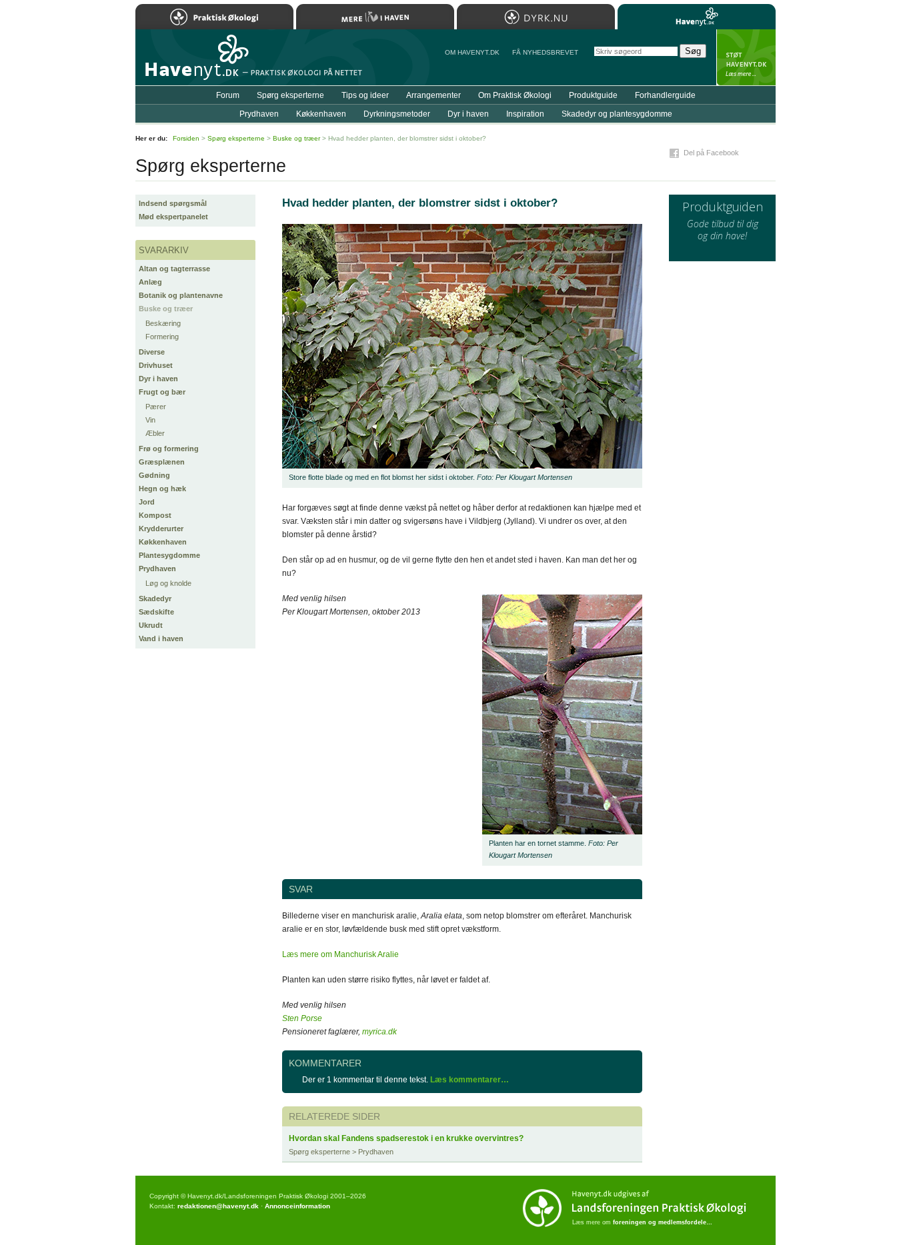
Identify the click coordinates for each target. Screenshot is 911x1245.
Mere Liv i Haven (375, 16)
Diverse (152, 352)
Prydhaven (157, 569)
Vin (150, 420)
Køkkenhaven (163, 542)
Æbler (155, 433)
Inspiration (525, 114)
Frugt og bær (162, 392)
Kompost (155, 515)
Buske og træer (166, 309)
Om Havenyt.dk (472, 52)
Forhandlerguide (665, 95)
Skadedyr (155, 599)
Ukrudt (151, 625)
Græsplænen (162, 462)
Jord (147, 502)
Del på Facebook (711, 153)
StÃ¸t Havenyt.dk (746, 57)
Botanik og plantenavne (181, 295)
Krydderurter (161, 529)
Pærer (155, 407)
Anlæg (150, 282)
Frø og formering (169, 449)
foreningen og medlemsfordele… (662, 1222)
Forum (227, 95)
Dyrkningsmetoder (396, 114)
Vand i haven (161, 638)
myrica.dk (379, 1031)
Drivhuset (156, 365)
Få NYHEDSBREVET (545, 52)
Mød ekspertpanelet (173, 217)
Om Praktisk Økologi (515, 95)
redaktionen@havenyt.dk (218, 1206)
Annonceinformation (297, 1206)
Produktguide (593, 95)
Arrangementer (433, 95)
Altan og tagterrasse (174, 269)
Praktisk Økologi (214, 16)
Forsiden (186, 138)
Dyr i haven (158, 379)
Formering (162, 337)
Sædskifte (156, 612)
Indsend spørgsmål (173, 203)
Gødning (154, 475)
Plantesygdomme (169, 555)
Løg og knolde (168, 583)
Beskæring (163, 323)
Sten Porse (302, 1018)
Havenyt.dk (697, 16)
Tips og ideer (365, 95)
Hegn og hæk (162, 489)
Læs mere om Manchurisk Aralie (340, 954)
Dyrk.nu (536, 16)
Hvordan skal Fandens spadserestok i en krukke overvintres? (406, 1138)
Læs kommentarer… (469, 1079)
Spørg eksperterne (290, 95)
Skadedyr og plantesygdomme (617, 114)
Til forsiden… (193, 62)
